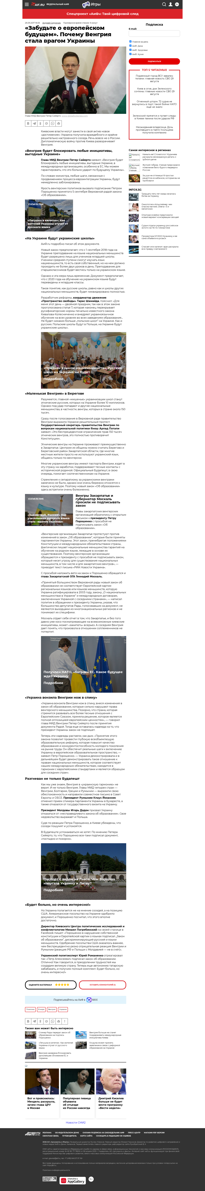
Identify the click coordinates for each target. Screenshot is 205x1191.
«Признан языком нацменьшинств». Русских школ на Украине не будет (83, 370)
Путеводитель (69, 1136)
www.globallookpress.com (75, 116)
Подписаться (154, 61)
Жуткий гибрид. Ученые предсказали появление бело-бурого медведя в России (161, 167)
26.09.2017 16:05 (32, 23)
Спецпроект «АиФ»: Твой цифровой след (103, 14)
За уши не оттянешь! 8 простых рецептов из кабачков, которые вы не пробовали (161, 178)
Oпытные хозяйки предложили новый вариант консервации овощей (160, 216)
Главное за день (140, 42)
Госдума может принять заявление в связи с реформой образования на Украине (104, 1045)
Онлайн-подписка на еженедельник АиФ (103, 1133)
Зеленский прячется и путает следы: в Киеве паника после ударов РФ (154, 117)
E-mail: (133, 28)
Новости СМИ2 (76, 1122)
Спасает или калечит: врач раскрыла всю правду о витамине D (160, 248)
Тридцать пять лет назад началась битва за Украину (159, 195)
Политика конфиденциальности (56, 1170)
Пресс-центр (134, 1133)
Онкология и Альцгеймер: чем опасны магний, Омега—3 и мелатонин (157, 206)
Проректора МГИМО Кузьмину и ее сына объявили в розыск (159, 237)
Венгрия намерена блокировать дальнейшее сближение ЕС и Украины (55, 1055)
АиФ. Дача (137, 46)
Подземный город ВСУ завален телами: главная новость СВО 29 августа (154, 79)
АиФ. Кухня (138, 54)
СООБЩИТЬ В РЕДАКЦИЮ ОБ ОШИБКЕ (113, 1136)
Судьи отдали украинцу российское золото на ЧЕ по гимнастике (160, 226)
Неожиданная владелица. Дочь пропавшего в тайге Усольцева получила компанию (154, 130)
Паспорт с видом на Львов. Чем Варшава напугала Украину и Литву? (79, 881)
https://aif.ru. (52, 1165)
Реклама (47, 1133)
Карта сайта (86, 1136)
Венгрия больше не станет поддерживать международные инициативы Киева (105, 1035)
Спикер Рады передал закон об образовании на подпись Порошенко (54, 1035)
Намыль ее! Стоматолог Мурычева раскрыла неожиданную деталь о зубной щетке (160, 157)
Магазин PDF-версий (154, 1133)
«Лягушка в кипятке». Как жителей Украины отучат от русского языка (56, 1045)
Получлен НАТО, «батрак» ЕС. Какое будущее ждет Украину (83, 674)
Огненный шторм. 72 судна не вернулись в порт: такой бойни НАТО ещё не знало (154, 104)
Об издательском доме (67, 1133)
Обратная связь (51, 1136)
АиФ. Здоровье (140, 50)
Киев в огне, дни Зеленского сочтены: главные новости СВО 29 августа (154, 91)
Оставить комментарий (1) (103, 985)
